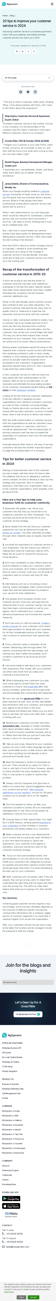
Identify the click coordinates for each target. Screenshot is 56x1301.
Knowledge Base (9, 1184)
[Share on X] (16, 51)
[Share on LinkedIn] (22, 51)
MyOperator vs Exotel (11, 1111)
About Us (6, 1166)
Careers (5, 1180)
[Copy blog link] (34, 51)
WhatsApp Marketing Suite (13, 1089)
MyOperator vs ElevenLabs (13, 1153)
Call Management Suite (11, 1093)
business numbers (26, 390)
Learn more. (9, 1292)
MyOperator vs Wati (10, 1116)
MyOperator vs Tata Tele (12, 1134)
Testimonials (7, 1175)
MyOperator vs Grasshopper (13, 1148)
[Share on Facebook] (28, 51)
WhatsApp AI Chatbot (10, 1062)
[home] (8, 4)
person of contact (11, 532)
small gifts (33, 686)
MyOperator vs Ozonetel (12, 1143)
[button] (52, 4)
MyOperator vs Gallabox (12, 1120)
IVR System (6, 1052)
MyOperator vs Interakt (11, 1129)
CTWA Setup (7, 1066)
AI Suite (5, 1098)
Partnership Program (10, 1170)
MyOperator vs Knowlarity (12, 1125)
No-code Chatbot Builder (12, 1057)
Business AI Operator (10, 1084)
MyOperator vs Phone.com (13, 1139)
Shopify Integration (9, 1071)
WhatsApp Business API (11, 1048)
